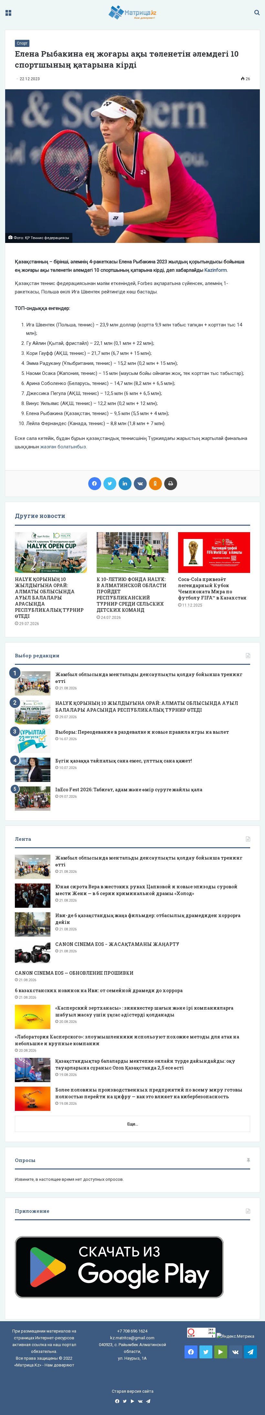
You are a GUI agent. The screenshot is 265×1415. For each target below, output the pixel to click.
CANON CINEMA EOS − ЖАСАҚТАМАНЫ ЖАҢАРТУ (117, 944)
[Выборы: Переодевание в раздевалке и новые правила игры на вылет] (32, 741)
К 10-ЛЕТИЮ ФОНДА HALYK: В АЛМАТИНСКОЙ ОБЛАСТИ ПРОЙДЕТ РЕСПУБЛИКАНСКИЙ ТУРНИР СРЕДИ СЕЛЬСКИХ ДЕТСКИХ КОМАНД (131, 594)
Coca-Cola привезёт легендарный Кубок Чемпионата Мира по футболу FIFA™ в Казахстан (212, 588)
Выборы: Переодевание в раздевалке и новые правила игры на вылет (142, 732)
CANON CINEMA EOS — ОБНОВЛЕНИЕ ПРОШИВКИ (74, 973)
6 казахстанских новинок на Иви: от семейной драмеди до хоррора (99, 990)
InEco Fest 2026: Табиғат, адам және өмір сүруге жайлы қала (128, 789)
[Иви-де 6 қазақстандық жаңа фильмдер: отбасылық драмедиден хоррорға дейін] (32, 924)
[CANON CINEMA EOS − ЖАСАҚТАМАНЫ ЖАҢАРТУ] (32, 953)
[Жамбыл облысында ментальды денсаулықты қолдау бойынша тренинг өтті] (32, 683)
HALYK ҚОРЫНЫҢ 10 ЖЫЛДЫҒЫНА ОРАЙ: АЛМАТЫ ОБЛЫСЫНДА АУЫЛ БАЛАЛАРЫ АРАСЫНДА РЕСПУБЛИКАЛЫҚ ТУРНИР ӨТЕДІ (49, 597)
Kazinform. (216, 270)
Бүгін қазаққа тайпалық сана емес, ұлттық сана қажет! (123, 761)
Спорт (22, 43)
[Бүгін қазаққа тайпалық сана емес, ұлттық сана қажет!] (32, 770)
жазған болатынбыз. (63, 447)
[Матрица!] (133, 12)
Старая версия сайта (133, 1391)
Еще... (132, 1124)
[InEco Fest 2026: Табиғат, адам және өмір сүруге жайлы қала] (32, 798)
